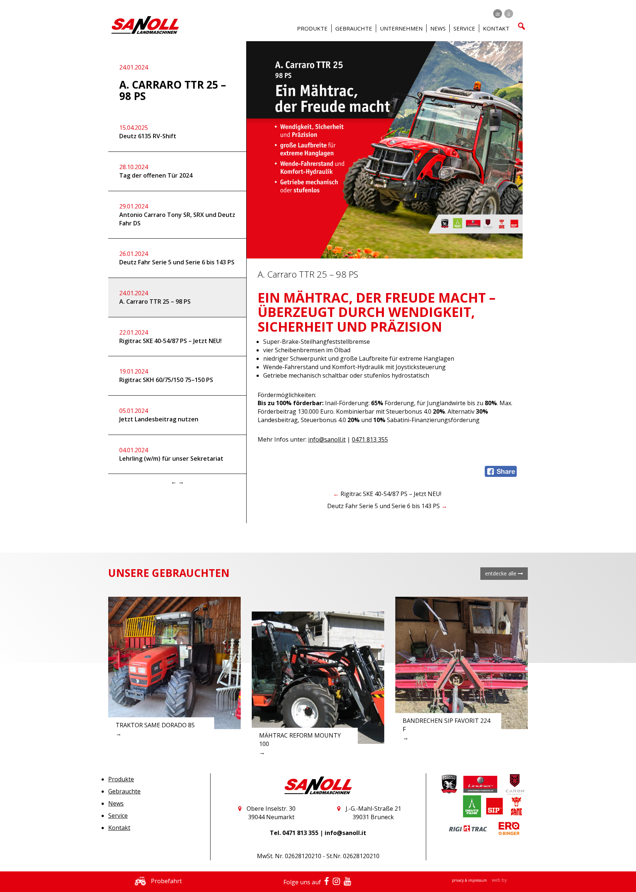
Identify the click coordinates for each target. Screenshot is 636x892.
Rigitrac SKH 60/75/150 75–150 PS (166, 375)
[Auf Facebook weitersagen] (501, 471)
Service (118, 815)
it (509, 13)
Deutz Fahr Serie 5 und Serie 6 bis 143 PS (176, 258)
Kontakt (119, 828)
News (438, 28)
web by (499, 880)
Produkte (121, 779)
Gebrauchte (124, 791)
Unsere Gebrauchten (169, 573)
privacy (458, 880)
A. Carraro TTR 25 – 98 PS (155, 297)
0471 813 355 (370, 439)
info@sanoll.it (327, 439)
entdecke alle (501, 573)
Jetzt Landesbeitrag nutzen (158, 415)
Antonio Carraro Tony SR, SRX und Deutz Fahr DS (177, 214)
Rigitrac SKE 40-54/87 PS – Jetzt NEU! (170, 336)
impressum (478, 880)
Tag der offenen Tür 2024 (155, 171)
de (498, 13)
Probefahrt (165, 881)
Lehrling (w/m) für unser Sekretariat (171, 454)
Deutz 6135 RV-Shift (147, 132)
